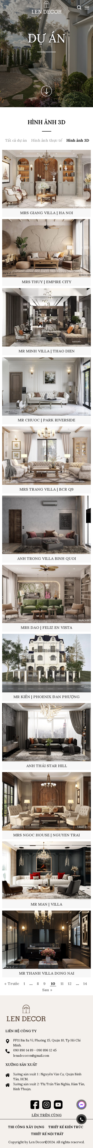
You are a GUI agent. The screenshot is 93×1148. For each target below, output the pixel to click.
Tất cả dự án (16, 140)
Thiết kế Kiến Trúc (65, 1127)
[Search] (79, 7)
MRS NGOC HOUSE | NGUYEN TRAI (46, 834)
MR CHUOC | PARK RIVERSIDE (46, 420)
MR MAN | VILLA (46, 904)
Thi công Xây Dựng (26, 1127)
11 (62, 983)
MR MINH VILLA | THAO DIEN (47, 351)
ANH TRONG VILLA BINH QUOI (46, 558)
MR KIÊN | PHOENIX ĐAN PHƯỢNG (46, 696)
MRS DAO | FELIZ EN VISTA (46, 627)
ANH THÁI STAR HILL (46, 765)
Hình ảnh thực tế (46, 140)
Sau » (47, 989)
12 (70, 983)
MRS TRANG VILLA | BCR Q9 (46, 489)
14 (85, 983)
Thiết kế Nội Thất (47, 1134)
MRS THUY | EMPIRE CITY (46, 281)
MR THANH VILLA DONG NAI (46, 973)
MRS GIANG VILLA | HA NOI (46, 212)
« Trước (11, 983)
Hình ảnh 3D (77, 140)
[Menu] (87, 7)
